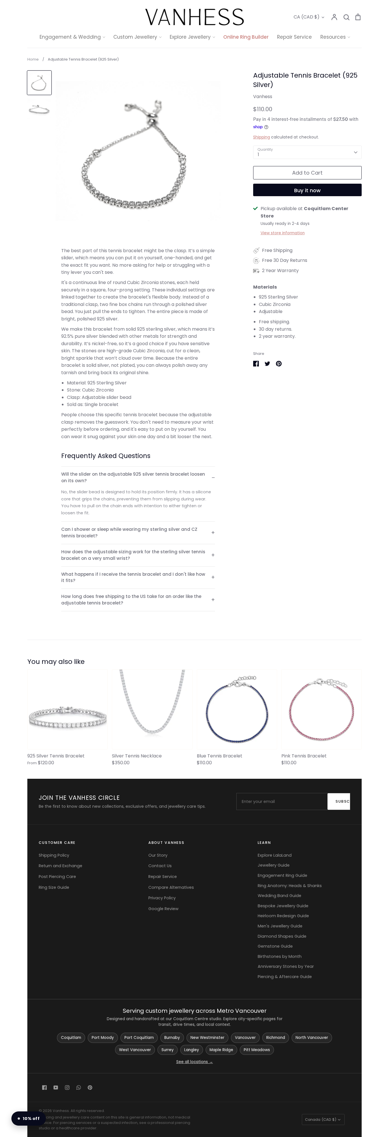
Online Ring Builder (246, 37)
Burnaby (172, 1037)
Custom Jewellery (135, 37)
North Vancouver (312, 1037)
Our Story (157, 855)
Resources (333, 37)
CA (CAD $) (307, 17)
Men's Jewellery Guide (280, 926)
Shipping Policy (54, 855)
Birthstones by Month (280, 956)
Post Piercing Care (57, 876)
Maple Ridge (221, 1050)
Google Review (163, 909)
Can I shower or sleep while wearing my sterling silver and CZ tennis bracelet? (129, 532)
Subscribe (345, 801)
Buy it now (307, 190)
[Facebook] (44, 1087)
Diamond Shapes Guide (282, 936)
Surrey (167, 1050)
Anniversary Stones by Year (286, 966)
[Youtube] (56, 1087)
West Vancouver (135, 1050)
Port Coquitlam (139, 1037)
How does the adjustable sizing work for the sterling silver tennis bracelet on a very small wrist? (133, 555)
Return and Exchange (60, 866)
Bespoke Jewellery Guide (283, 906)
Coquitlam (71, 1037)
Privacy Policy (162, 898)
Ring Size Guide (54, 887)
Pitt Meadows (257, 1050)
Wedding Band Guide (279, 895)
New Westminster (207, 1037)
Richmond (275, 1037)
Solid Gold (190, 85)
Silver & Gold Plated (201, 107)
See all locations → (194, 1061)
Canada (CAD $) (320, 1119)
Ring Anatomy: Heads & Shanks (290, 886)
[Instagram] (67, 1087)
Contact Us (160, 866)
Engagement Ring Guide (282, 875)
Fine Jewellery (195, 96)
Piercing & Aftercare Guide (285, 976)
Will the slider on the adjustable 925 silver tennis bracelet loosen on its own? (133, 477)
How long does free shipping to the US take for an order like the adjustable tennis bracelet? (131, 599)
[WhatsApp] (78, 1087)
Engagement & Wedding (70, 37)
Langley (191, 1050)
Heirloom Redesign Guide (283, 916)
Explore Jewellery (190, 37)
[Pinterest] (90, 1087)
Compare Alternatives (171, 887)
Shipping (261, 137)
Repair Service (294, 37)
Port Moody (103, 1037)
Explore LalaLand (275, 855)
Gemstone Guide (275, 946)
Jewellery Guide (274, 865)
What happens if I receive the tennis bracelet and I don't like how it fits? (133, 577)
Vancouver (245, 1037)
